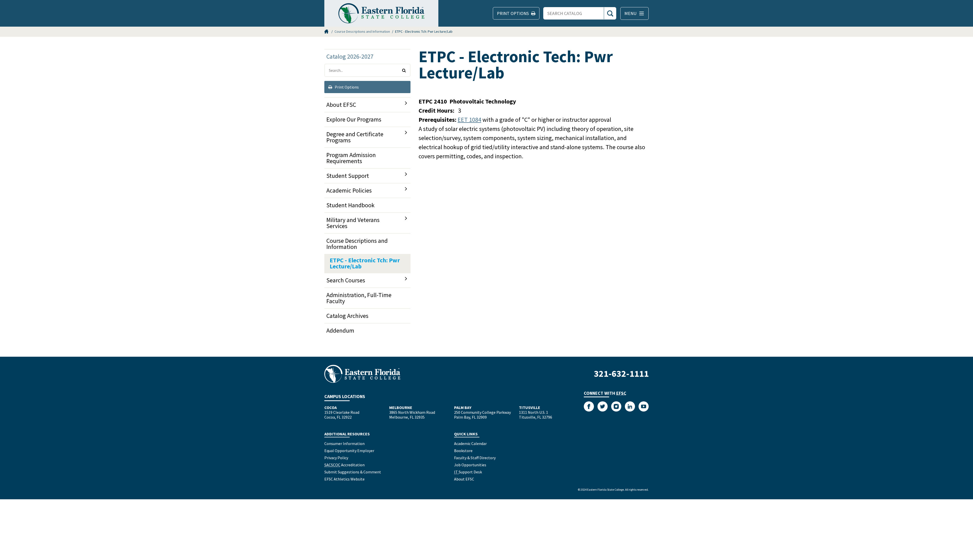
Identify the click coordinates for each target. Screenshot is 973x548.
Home (326, 31)
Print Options (346, 87)
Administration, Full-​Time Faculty (358, 298)
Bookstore (463, 450)
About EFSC (341, 105)
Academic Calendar (470, 443)
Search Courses (345, 280)
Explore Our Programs (353, 119)
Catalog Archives (347, 316)
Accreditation (344, 464)
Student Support (347, 176)
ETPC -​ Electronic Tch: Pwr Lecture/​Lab (365, 263)
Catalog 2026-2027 (349, 56)
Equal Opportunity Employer (349, 450)
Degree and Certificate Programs (354, 137)
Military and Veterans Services (353, 223)
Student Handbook (350, 205)
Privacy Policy (336, 457)
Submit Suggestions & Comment (352, 471)
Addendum (340, 330)
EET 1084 (469, 120)
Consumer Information (344, 443)
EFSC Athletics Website (344, 479)
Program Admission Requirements (351, 158)
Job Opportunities (470, 464)
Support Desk (468, 471)
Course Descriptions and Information (362, 31)
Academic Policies (349, 190)
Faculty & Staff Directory (475, 457)
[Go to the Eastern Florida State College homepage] (362, 374)
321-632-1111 (621, 373)
